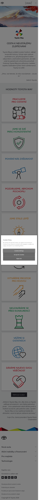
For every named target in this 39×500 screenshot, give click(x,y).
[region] (19, 250)
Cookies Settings (19, 250)
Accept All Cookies (19, 254)
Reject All (19, 258)
